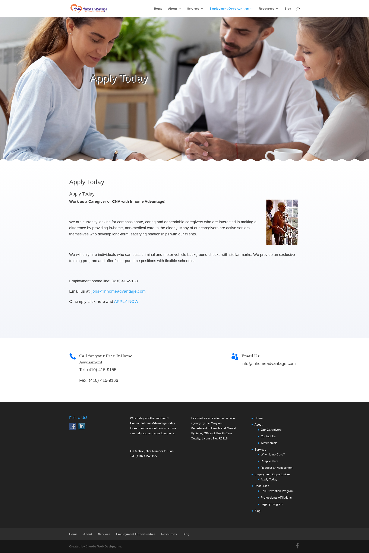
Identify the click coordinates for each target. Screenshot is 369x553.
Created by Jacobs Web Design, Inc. (95, 546)
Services (193, 8)
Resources (266, 8)
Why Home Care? (273, 454)
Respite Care (269, 461)
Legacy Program (272, 504)
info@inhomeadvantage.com (269, 363)
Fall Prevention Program (277, 491)
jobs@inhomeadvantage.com (119, 291)
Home (158, 8)
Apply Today (82, 194)
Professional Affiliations (276, 497)
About (172, 8)
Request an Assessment (277, 467)
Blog (287, 8)
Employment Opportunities (229, 8)
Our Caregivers (271, 429)
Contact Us (268, 436)
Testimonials (269, 443)
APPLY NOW (126, 301)
